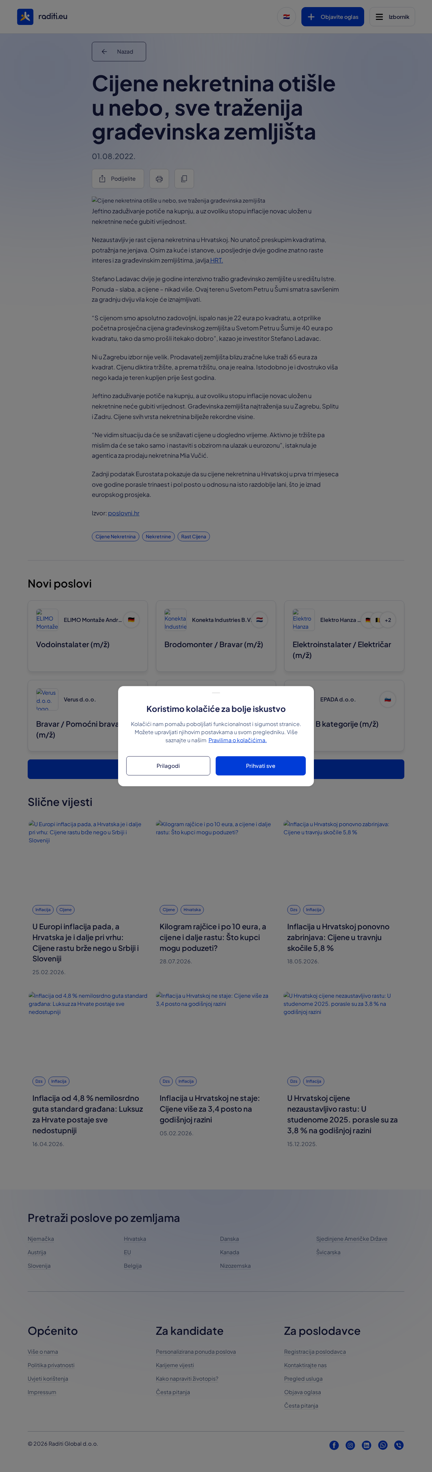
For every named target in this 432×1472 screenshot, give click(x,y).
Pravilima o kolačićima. (238, 739)
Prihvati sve (260, 765)
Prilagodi (168, 765)
